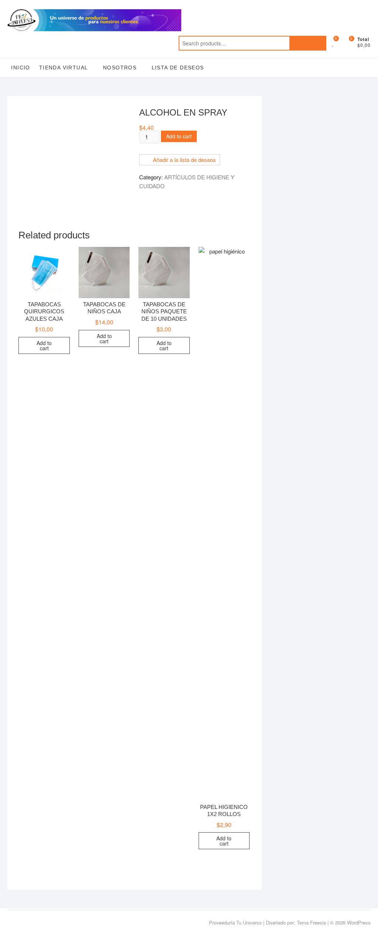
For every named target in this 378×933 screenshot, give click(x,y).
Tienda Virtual (63, 67)
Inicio (20, 67)
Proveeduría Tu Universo (235, 922)
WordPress (359, 922)
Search (307, 43)
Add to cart (179, 136)
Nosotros (120, 67)
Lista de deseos (178, 67)
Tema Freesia (311, 922)
